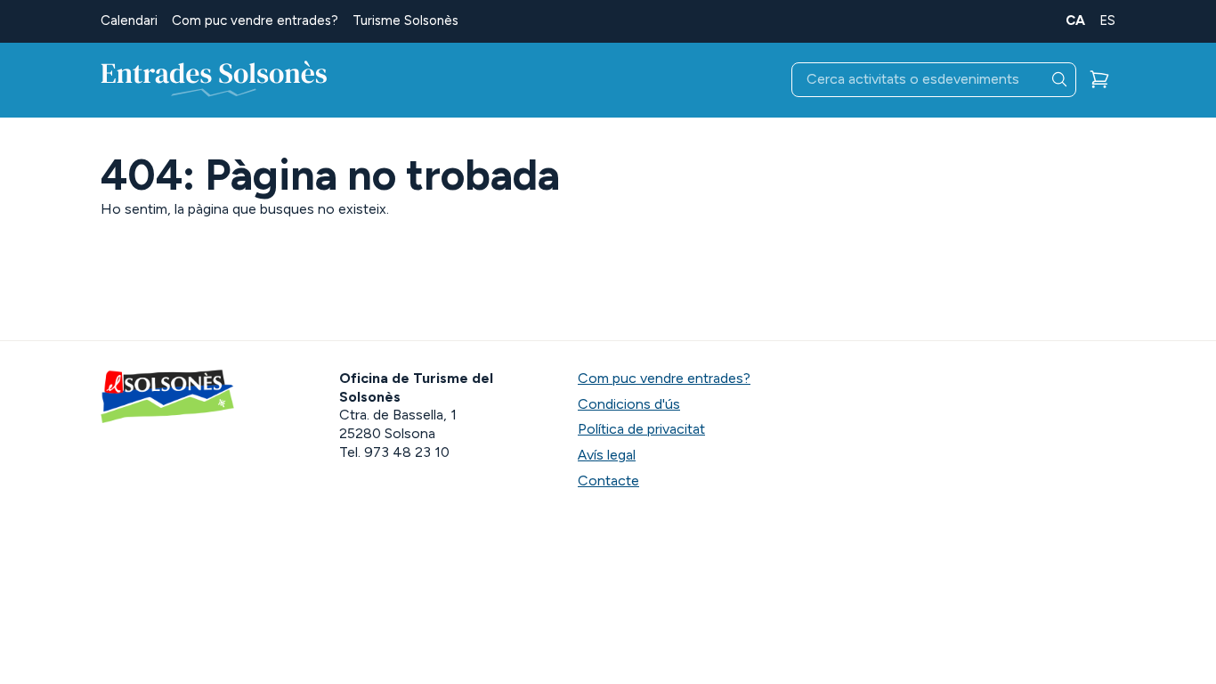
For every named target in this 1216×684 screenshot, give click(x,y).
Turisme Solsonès (405, 20)
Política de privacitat (641, 428)
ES (1107, 20)
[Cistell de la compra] (1099, 79)
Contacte (608, 480)
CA (1075, 20)
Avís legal (607, 454)
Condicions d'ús (629, 403)
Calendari (129, 20)
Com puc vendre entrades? (255, 20)
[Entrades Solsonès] (214, 80)
